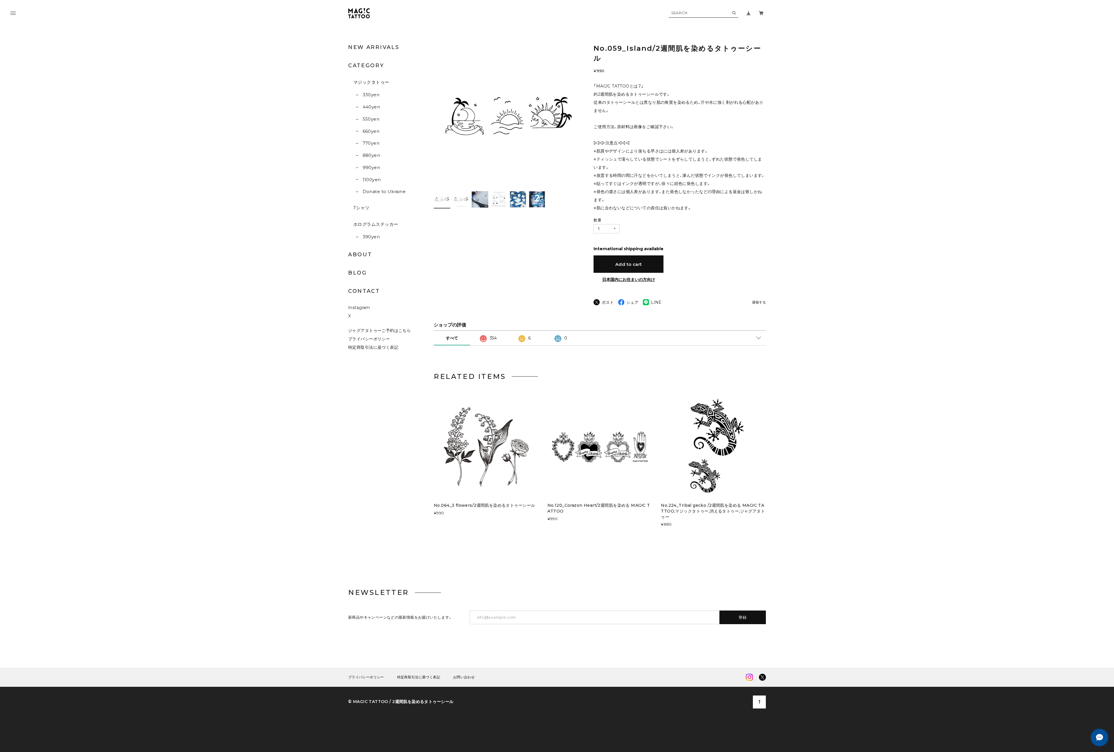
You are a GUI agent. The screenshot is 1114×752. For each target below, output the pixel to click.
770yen (371, 143)
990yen (371, 167)
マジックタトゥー (371, 82)
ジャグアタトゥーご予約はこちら (379, 330)
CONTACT (364, 291)
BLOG (357, 273)
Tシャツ (361, 207)
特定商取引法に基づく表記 (373, 347)
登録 (743, 617)
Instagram (359, 307)
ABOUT (360, 254)
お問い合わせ (464, 677)
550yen (371, 119)
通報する (759, 302)
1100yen (372, 179)
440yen (371, 107)
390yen (371, 236)
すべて (452, 338)
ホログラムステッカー (375, 224)
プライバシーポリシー (369, 339)
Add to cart (628, 264)
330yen (371, 94)
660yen (371, 131)
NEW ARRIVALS (373, 47)
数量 (597, 220)
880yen (371, 155)
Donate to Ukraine (384, 191)
